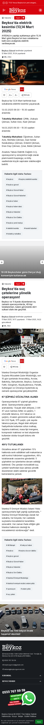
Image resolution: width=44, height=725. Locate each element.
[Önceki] (3, 2)
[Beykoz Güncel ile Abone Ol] (22, 89)
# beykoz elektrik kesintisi (28, 179)
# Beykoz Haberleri (13, 212)
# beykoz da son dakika (27, 551)
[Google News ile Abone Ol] (10, 89)
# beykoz (9, 179)
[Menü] (4, 10)
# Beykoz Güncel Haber (14, 190)
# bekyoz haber (26, 545)
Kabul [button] (39, 722)
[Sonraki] (6, 2)
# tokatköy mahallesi (13, 234)
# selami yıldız (26, 589)
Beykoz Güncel (8, 50)
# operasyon (10, 589)
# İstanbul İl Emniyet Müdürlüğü (17, 578)
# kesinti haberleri (30, 228)
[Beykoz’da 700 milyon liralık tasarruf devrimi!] (22, 620)
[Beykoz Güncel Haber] (17, 10)
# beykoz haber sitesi (14, 206)
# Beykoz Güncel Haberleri (16, 196)
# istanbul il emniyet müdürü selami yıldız (20, 583)
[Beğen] (4, 95)
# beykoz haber (12, 201)
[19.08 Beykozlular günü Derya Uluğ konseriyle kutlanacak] (22, 262)
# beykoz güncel (12, 185)
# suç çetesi (10, 594)
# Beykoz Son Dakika (14, 217)
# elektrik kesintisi (12, 228)
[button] (40, 10)
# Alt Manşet (10, 545)
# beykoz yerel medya (14, 223)
